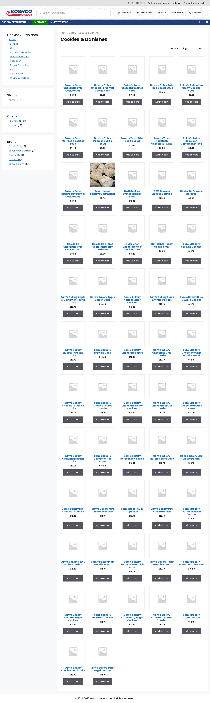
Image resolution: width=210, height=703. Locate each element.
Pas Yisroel (15, 120)
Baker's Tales (16, 146)
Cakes (13, 48)
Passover (15, 60)
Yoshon (13, 125)
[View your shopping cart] (207, 22)
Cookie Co (15, 155)
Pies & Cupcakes (19, 65)
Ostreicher (15, 159)
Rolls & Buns (17, 73)
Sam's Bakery (16, 163)
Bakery (72, 33)
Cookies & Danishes (21, 52)
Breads (14, 43)
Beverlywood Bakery (20, 150)
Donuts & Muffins (19, 56)
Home (64, 33)
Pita (12, 69)
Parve (12, 100)
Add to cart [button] (73, 101)
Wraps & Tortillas (19, 78)
